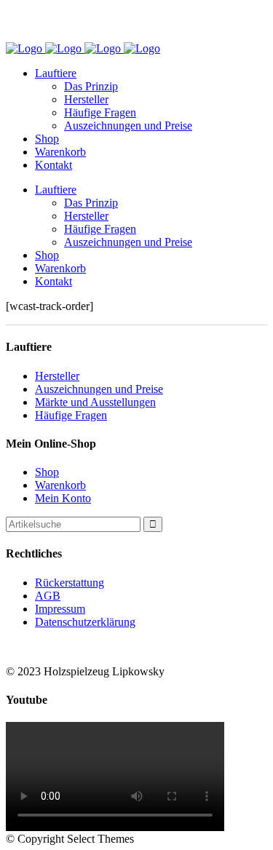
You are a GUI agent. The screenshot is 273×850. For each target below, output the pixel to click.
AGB (47, 595)
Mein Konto (63, 498)
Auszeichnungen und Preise (99, 389)
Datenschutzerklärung (85, 622)
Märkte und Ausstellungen (95, 402)
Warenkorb (60, 485)
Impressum (60, 609)
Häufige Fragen (71, 415)
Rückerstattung (69, 582)
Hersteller (57, 376)
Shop (47, 472)
